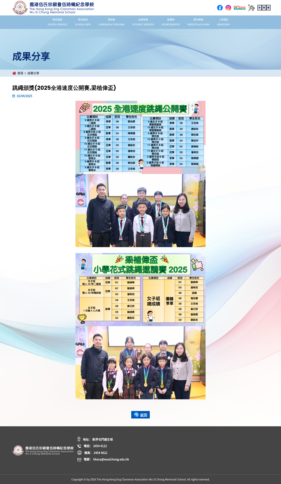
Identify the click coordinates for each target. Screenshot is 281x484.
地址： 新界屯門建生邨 (98, 439)
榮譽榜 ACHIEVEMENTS (171, 22)
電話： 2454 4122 (95, 446)
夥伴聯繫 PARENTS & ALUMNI (198, 22)
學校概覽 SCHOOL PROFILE (57, 22)
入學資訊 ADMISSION (223, 22)
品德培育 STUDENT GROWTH (143, 22)
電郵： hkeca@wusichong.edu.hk (106, 459)
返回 (143, 415)
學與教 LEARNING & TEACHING (111, 22)
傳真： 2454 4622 (95, 453)
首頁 (20, 73)
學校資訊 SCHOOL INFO (83, 22)
